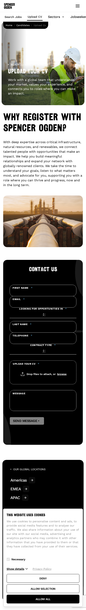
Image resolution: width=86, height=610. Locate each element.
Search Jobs (13, 16)
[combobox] (43, 314)
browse (62, 374)
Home (9, 25)
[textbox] (43, 290)
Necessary (18, 559)
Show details (15, 568)
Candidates (23, 25)
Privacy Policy (42, 568)
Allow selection (43, 588)
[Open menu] (77, 6)
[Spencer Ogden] (9, 6)
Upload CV (35, 16)
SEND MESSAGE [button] (27, 421)
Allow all (43, 599)
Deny (43, 578)
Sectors (54, 17)
